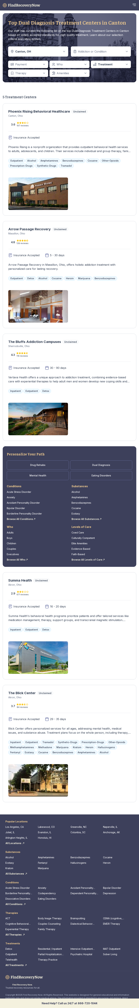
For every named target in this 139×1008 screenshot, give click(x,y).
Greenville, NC (79, 826)
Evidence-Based (81, 548)
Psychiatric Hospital (81, 954)
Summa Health (20, 580)
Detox (8, 948)
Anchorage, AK (111, 832)
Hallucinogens (78, 862)
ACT (7, 918)
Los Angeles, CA (14, 826)
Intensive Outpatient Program (82, 949)
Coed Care (78, 532)
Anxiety (11, 497)
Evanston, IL (44, 832)
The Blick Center (22, 693)
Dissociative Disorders (17, 898)
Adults (10, 532)
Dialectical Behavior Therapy (82, 924)
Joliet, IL (10, 832)
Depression (109, 893)
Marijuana (43, 868)
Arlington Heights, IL (16, 837)
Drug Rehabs (37, 465)
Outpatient (11, 954)
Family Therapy (46, 929)
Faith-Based (78, 554)
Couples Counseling (49, 923)
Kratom (9, 868)
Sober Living (110, 954)
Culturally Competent (83, 538)
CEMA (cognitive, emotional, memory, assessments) (114, 918)
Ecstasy (76, 513)
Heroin (107, 862)
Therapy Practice (47, 959)
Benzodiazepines (81, 502)
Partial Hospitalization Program (50, 954)
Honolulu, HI (44, 837)
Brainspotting (78, 918)
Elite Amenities (79, 543)
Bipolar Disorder (16, 508)
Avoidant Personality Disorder (23, 502)
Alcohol (76, 491)
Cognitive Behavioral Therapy (17, 924)
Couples (11, 548)
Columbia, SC (78, 832)
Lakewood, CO (46, 826)
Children (11, 543)
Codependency (47, 893)
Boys (9, 538)
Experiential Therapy (17, 929)
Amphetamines (80, 497)
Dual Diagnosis (101, 465)
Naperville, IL (110, 826)
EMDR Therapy (111, 923)
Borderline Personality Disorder (24, 513)
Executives (13, 554)
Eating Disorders (101, 475)
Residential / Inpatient (50, 948)
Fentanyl (42, 862)
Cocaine (76, 508)
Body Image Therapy (50, 918)
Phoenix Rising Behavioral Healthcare (39, 111)
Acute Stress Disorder (19, 491)
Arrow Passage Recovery (29, 229)
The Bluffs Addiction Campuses (34, 342)
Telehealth (11, 959)
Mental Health (37, 475)
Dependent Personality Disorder (83, 893)
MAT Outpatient (111, 948)
